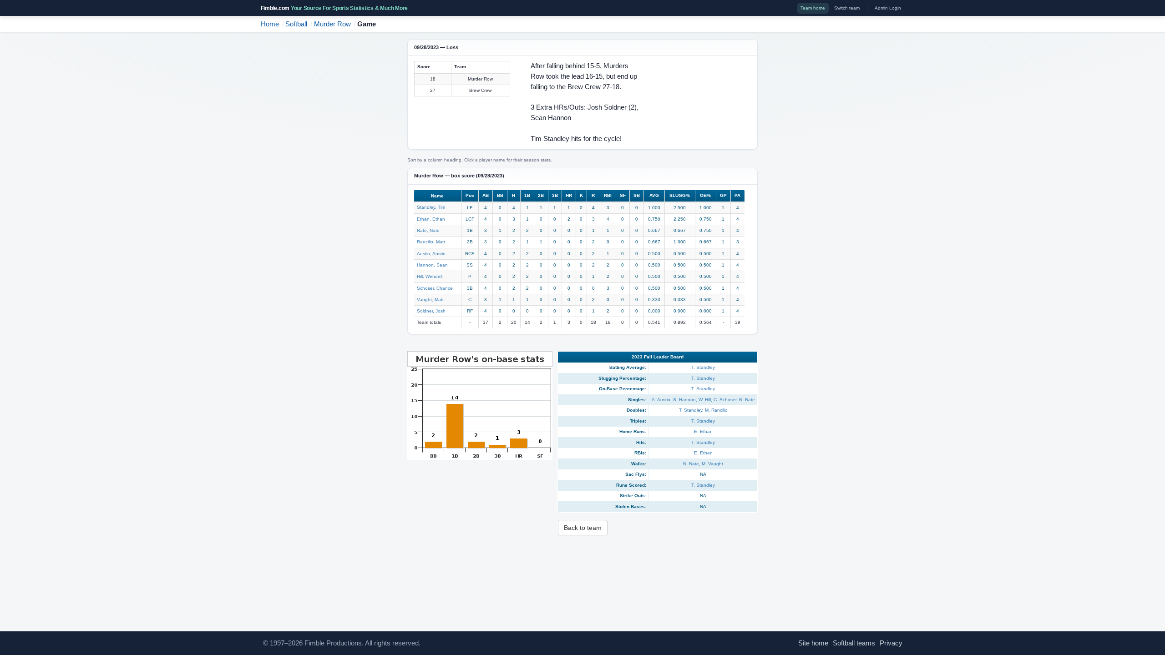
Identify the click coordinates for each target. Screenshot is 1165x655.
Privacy (891, 643)
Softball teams (854, 643)
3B (555, 195)
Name (437, 195)
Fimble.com (334, 8)
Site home (813, 643)
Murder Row (332, 24)
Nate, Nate (428, 230)
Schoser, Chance (435, 288)
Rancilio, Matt (431, 241)
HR (569, 195)
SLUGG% (679, 195)
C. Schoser (725, 399)
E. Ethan (703, 431)
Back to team (583, 527)
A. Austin (661, 399)
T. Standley (703, 367)
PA (737, 195)
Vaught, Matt (430, 299)
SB (636, 195)
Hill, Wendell (429, 276)
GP (723, 195)
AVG (654, 195)
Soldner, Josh (431, 310)
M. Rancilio (716, 410)
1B (527, 195)
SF (623, 195)
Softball (296, 24)
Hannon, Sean (432, 264)
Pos (470, 195)
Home (270, 24)
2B (541, 195)
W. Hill (705, 399)
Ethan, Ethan (431, 219)
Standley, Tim (431, 207)
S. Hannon (684, 399)
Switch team (847, 7)
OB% (705, 195)
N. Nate (747, 399)
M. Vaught (712, 463)
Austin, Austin (431, 253)
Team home (812, 7)
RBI (608, 195)
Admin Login (888, 7)
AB (485, 195)
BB (500, 195)
